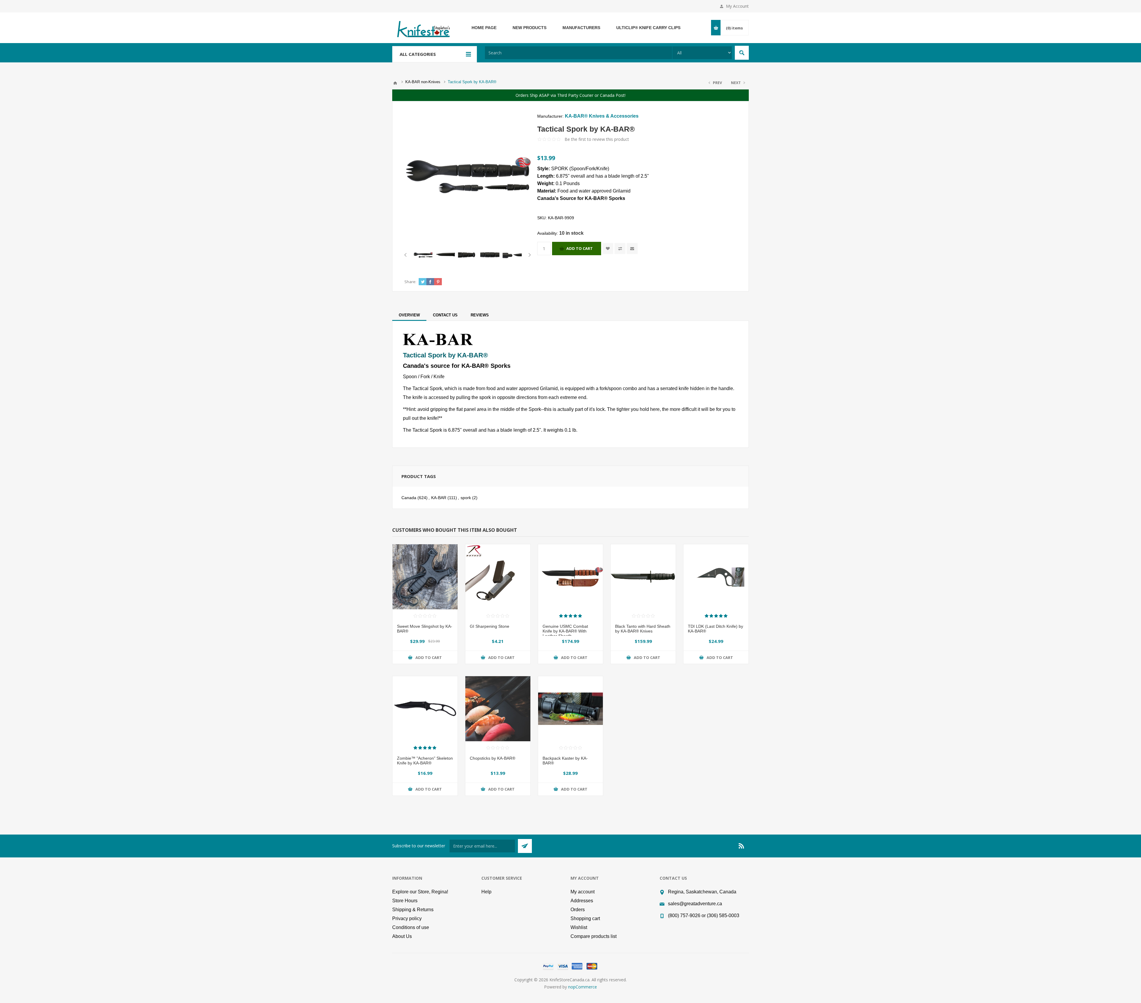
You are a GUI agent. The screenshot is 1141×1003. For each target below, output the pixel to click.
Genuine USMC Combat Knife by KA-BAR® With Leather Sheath (565, 631)
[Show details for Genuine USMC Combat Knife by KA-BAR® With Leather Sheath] (570, 576)
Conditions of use (410, 927)
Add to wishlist (607, 248)
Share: (410, 281)
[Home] (395, 83)
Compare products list (593, 936)
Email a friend (632, 248)
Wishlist (578, 927)
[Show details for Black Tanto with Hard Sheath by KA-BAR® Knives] (643, 576)
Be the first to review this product (597, 139)
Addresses (581, 900)
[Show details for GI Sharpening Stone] (497, 576)
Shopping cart (585, 918)
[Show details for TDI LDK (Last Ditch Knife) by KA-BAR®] (715, 576)
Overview (409, 315)
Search (742, 53)
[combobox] (578, 52)
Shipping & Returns (413, 909)
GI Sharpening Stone (489, 626)
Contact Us (445, 315)
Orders (577, 909)
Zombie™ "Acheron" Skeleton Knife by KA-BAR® (425, 760)
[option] (423, 255)
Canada (408, 497)
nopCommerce (582, 987)
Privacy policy (407, 918)
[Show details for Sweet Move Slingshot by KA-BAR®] (425, 576)
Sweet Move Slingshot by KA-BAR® (424, 628)
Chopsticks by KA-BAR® (492, 758)
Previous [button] (406, 255)
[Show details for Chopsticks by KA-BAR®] (497, 708)
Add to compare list (619, 248)
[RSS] (741, 846)
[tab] (409, 315)
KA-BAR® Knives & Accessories (602, 116)
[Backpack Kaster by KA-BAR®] (570, 708)
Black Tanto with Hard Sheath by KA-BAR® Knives (642, 628)
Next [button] (528, 255)
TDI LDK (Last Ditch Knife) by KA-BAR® (715, 628)
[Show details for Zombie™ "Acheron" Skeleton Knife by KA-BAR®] (425, 708)
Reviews (480, 315)
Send (525, 846)
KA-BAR (438, 497)
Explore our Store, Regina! (420, 891)
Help (486, 891)
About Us (402, 936)
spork (466, 497)
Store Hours (404, 900)
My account (582, 891)
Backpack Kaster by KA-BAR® (565, 760)
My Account (737, 6)
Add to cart (579, 248)
